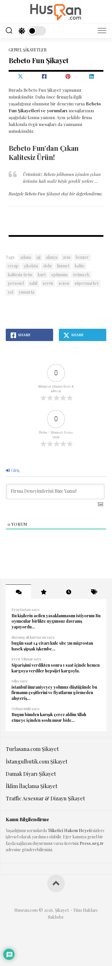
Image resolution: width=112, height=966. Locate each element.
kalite (79, 265)
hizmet (63, 265)
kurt (42, 274)
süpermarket (87, 283)
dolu (47, 265)
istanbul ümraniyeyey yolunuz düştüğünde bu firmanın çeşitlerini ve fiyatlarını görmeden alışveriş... (54, 692)
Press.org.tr (92, 843)
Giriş (15, 470)
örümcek (81, 274)
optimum (59, 274)
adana (25, 257)
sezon (64, 283)
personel (16, 283)
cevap (13, 265)
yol (10, 292)
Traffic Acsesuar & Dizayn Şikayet (45, 798)
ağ (38, 257)
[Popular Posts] (43, 591)
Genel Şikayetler (28, 50)
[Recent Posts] (68, 591)
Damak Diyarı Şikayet (31, 773)
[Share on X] (20, 76)
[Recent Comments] (18, 591)
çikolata (31, 265)
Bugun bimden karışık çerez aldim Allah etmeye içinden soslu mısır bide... (48, 717)
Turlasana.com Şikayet (32, 748)
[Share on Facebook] (44, 76)
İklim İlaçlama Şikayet (31, 786)
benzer (82, 257)
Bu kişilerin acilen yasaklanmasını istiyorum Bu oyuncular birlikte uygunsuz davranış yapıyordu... (56, 621)
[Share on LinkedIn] (92, 76)
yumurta (26, 292)
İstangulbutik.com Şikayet (36, 761)
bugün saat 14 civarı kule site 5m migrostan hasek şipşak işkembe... (52, 646)
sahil (33, 283)
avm (66, 257)
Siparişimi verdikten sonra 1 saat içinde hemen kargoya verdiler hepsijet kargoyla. (55, 668)
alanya (51, 257)
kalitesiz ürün (20, 274)
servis (48, 283)
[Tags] (94, 591)
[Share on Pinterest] (68, 76)
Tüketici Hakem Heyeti (70, 830)
